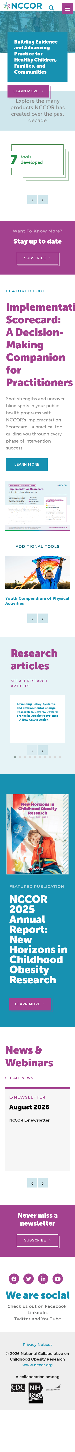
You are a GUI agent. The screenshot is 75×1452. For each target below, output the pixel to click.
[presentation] (32, 199)
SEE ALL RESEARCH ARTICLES (29, 683)
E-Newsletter (27, 1097)
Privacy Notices (37, 1344)
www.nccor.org (37, 1365)
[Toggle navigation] (67, 8)
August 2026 (29, 1107)
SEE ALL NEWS (20, 1078)
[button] (15, 757)
